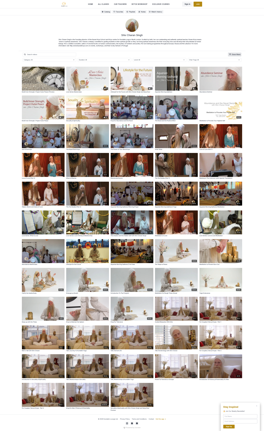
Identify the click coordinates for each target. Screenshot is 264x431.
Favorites (119, 12)
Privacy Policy (125, 419)
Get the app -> (161, 419)
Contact (151, 419)
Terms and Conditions (139, 419)
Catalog (107, 12)
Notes (143, 12)
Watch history (156, 12)
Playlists (132, 12)
